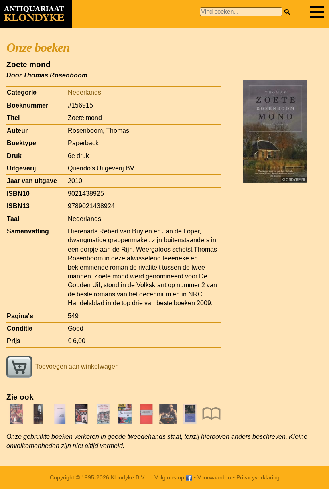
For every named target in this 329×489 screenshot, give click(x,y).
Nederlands (84, 92)
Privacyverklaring (258, 477)
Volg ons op (170, 477)
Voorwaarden (214, 477)
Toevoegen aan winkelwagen (77, 366)
